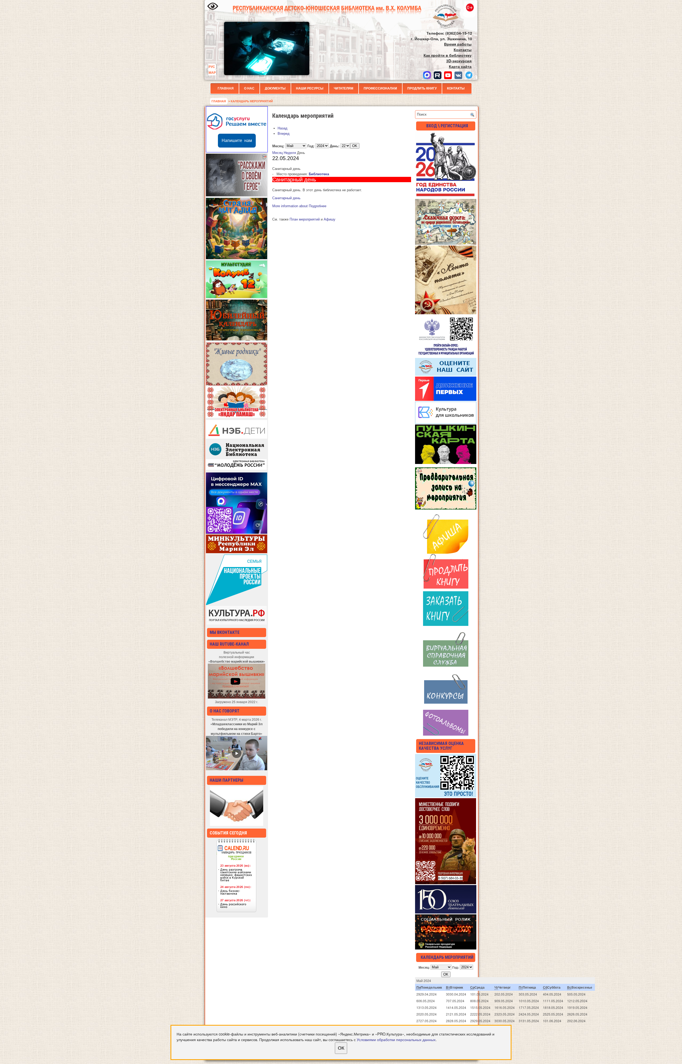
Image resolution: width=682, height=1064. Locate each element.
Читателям (343, 88)
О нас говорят (224, 711)
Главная (226, 88)
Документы (275, 88)
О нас (249, 88)
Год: (310, 146)
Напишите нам (237, 140)
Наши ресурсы (309, 88)
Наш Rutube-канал (229, 644)
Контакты (456, 88)
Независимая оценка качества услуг (441, 746)
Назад (282, 128)
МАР (212, 72)
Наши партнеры (226, 780)
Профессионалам (380, 88)
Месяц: (278, 146)
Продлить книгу (422, 88)
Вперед (284, 134)
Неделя (290, 153)
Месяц (277, 153)
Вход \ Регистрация (447, 125)
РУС (212, 66)
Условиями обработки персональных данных (396, 1039)
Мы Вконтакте (224, 632)
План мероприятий (305, 219)
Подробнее (299, 206)
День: (334, 146)
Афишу (329, 219)
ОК (341, 1048)
